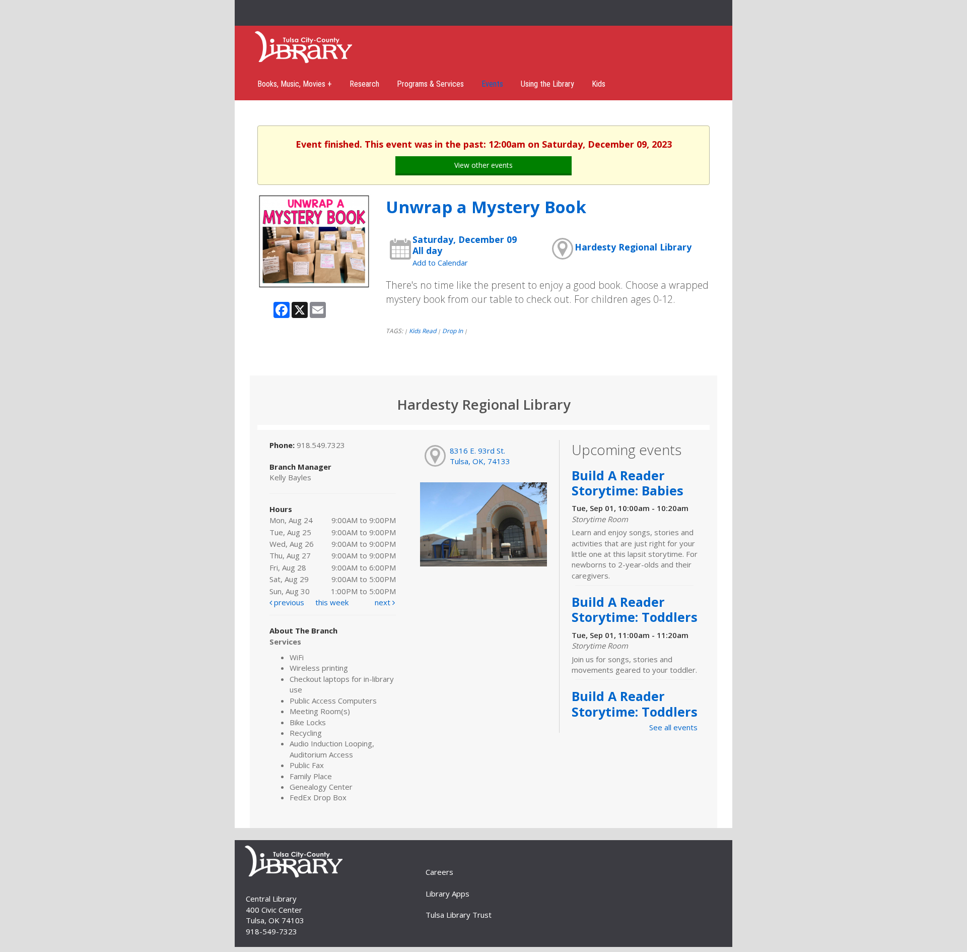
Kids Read (422, 331)
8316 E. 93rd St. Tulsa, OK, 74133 (480, 456)
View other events (483, 165)
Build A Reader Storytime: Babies (627, 483)
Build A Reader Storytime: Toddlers (635, 609)
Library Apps (447, 893)
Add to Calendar (440, 263)
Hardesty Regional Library (633, 247)
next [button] (383, 602)
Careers (439, 872)
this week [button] (332, 602)
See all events (673, 727)
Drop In (452, 331)
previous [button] (288, 602)
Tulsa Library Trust (459, 915)
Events (492, 84)
